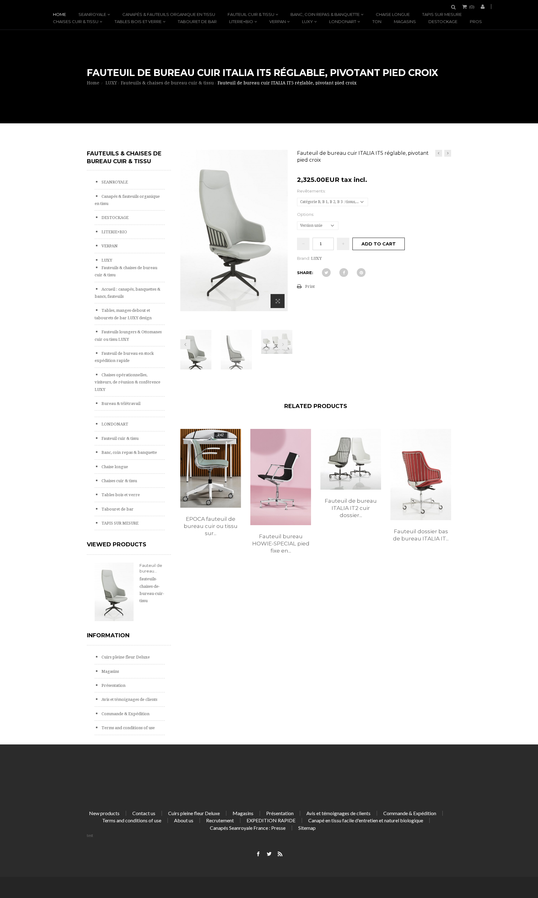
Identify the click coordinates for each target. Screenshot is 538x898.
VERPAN (277, 21)
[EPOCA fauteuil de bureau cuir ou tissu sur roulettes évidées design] (210, 468)
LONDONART (342, 21)
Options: (306, 214)
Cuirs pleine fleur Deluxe (125, 657)
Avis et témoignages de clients (129, 699)
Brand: (303, 258)
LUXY (307, 21)
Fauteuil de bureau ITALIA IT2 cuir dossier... (351, 508)
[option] (211, 489)
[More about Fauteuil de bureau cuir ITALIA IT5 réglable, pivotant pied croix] (114, 592)
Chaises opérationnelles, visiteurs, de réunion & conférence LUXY (127, 382)
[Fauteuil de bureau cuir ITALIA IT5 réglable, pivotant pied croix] (195, 353)
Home (59, 14)
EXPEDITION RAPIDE (271, 820)
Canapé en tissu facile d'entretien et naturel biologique (365, 820)
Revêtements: (312, 190)
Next (283, 344)
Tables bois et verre (138, 21)
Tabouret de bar (197, 21)
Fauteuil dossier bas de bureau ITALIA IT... (421, 535)
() (471, 6)
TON (376, 21)
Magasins (405, 21)
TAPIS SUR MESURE (442, 14)
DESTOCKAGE (442, 21)
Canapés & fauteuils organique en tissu (168, 14)
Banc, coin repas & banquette (325, 14)
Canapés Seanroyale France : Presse (248, 828)
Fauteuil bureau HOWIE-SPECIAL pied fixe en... (280, 543)
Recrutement (220, 820)
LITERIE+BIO (241, 21)
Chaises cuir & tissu (75, 21)
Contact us (143, 813)
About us (183, 820)
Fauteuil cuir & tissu (251, 14)
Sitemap (307, 828)
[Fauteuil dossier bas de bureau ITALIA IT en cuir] (420, 474)
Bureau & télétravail (120, 403)
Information (108, 635)
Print (310, 286)
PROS (476, 21)
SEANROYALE (92, 14)
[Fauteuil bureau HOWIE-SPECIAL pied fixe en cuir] (280, 477)
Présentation (113, 685)
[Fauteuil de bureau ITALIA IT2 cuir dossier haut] (350, 459)
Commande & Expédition (125, 713)
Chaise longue (393, 14)
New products (104, 813)
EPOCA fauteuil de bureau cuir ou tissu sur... (211, 526)
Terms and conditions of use (128, 727)
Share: (305, 272)
